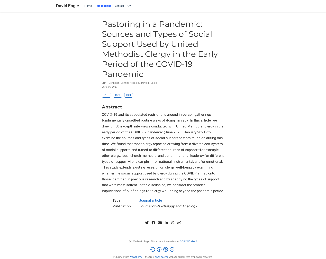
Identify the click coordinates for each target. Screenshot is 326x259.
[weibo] (179, 222)
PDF (106, 95)
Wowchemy (136, 257)
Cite (117, 95)
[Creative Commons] (163, 249)
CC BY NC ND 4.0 (188, 241)
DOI (128, 95)
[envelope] (159, 222)
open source (161, 257)
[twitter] (146, 222)
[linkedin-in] (166, 222)
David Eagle (67, 5)
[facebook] (153, 222)
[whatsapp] (172, 222)
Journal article (150, 200)
